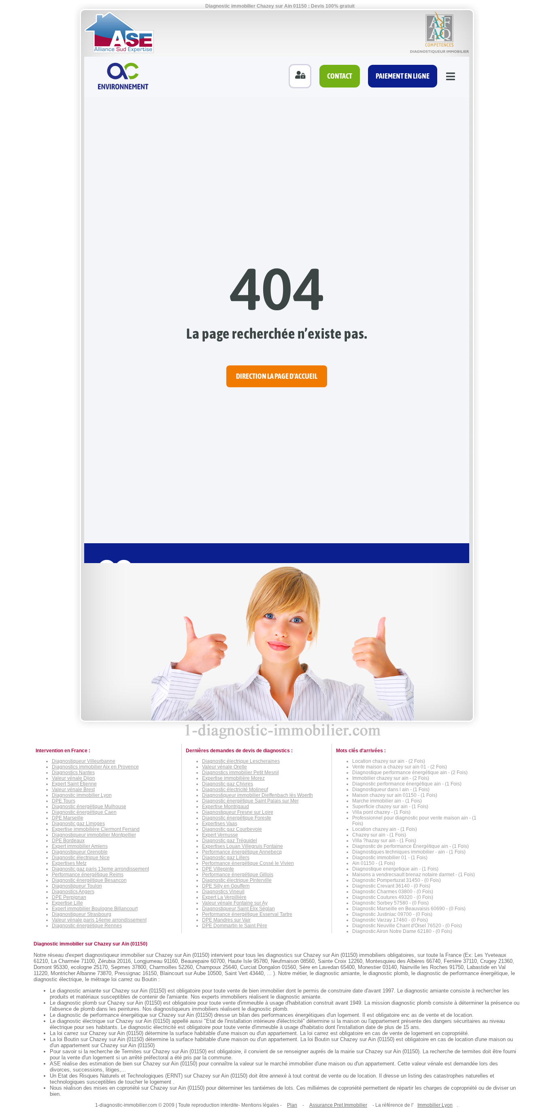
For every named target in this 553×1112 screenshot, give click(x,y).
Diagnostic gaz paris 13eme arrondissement (100, 869)
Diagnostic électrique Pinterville (237, 880)
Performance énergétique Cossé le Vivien (248, 863)
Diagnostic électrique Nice (81, 857)
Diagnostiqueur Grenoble (80, 852)
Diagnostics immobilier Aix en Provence (95, 767)
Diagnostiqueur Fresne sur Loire (237, 812)
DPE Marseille (67, 818)
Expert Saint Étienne (74, 784)
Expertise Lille (67, 903)
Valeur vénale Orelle (224, 767)
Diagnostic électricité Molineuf (235, 789)
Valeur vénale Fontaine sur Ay (235, 903)
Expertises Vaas (219, 823)
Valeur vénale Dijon (73, 778)
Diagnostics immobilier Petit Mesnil (240, 772)
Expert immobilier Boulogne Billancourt (95, 908)
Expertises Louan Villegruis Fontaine (242, 846)
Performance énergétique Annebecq (242, 852)
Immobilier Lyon (435, 1105)
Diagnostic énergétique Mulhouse (89, 806)
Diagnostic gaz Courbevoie (232, 829)
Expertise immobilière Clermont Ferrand (96, 829)
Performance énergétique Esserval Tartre (247, 914)
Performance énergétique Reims (87, 874)
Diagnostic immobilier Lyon (82, 795)
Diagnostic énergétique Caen (84, 812)
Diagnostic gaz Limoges (78, 823)
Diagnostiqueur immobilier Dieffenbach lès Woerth (257, 795)
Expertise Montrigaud (225, 806)
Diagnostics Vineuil (223, 891)
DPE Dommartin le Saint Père (234, 925)
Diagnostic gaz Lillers (225, 857)
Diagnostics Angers (73, 891)
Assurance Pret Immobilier (338, 1105)
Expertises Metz (69, 863)
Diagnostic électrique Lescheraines (241, 761)
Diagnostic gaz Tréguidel (229, 840)
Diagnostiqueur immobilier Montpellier (94, 835)
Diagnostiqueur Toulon (77, 886)
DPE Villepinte (218, 869)
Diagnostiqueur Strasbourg (81, 914)
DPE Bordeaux (68, 840)
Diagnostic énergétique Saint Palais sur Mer (250, 801)
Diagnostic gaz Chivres (227, 784)
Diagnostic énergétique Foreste (236, 818)
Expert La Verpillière (224, 897)
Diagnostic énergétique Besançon (89, 880)
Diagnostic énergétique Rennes (87, 925)
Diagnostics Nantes (73, 772)
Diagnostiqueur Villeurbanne (83, 761)
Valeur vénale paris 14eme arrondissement (99, 920)
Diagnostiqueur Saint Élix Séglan (238, 908)
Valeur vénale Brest (73, 789)
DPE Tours (63, 801)
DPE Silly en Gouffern (226, 886)
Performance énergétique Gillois (237, 874)
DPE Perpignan (69, 897)
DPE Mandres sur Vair (226, 920)
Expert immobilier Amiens (80, 846)
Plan (292, 1105)
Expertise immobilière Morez (233, 778)
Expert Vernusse (220, 835)
